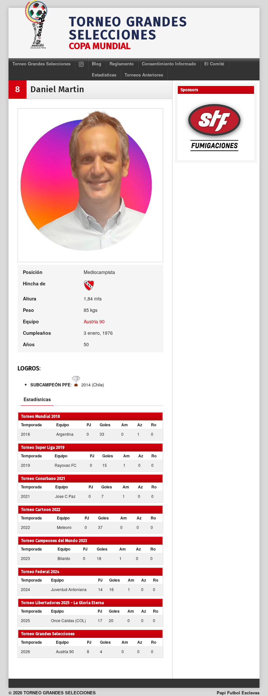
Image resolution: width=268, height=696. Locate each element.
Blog (96, 63)
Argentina (65, 434)
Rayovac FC (65, 465)
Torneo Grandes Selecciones (41, 63)
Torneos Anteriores (144, 75)
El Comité (214, 63)
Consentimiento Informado (169, 63)
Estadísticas (104, 75)
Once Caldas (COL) (68, 620)
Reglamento (121, 63)
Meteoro (64, 527)
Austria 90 (94, 321)
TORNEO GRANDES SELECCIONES (128, 28)
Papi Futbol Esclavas (238, 692)
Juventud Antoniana (69, 589)
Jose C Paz (65, 496)
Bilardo (64, 558)
